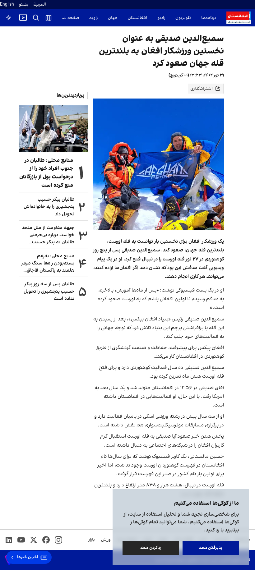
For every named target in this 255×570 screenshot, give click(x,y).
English (7, 4)
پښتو (23, 4)
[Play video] (23, 17)
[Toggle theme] (9, 18)
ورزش (106, 539)
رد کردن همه (150, 548)
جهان (113, 18)
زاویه (93, 18)
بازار (92, 539)
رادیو (161, 18)
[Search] (36, 18)
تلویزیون (183, 18)
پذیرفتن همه (210, 548)
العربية (39, 4)
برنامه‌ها (208, 18)
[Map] (48, 18)
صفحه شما (69, 18)
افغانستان (137, 18)
